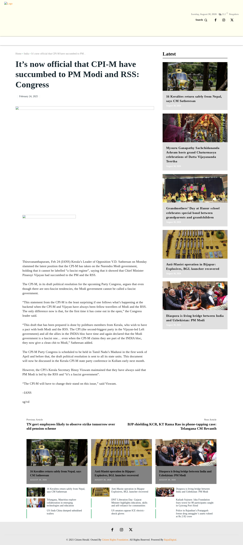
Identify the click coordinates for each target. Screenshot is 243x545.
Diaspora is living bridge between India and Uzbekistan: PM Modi (193, 490)
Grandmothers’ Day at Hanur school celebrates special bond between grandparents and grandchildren (193, 212)
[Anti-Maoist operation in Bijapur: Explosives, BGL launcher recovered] (195, 244)
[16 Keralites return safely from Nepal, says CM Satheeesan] (195, 76)
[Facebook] (215, 20)
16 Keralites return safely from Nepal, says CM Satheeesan (66, 490)
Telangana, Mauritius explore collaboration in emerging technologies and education (61, 502)
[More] (150, 96)
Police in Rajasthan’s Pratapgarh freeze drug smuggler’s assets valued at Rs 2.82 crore (194, 513)
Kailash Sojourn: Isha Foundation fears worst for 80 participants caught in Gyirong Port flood (194, 502)
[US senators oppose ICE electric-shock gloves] (100, 513)
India (26, 53)
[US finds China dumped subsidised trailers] (36, 513)
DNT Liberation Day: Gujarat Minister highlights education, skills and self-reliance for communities (129, 502)
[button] (202, 20)
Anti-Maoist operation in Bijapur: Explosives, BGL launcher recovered (129, 490)
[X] (232, 20)
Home (18, 53)
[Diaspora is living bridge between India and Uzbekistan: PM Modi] (195, 295)
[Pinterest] (133, 96)
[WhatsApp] (142, 96)
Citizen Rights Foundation (115, 539)
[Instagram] (224, 20)
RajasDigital (170, 539)
